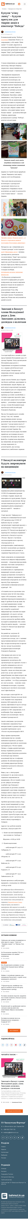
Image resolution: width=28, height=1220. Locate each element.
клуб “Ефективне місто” (9, 252)
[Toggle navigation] (24, 4)
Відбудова (4, 1155)
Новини (3, 1146)
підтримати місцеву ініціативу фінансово (12, 273)
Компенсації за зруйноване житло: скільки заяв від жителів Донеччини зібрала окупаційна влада (13, 1009)
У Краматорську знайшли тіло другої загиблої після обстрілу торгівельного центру (12, 987)
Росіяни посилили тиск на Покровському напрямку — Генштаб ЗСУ (10, 1020)
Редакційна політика (7, 1174)
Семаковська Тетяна (10, 31)
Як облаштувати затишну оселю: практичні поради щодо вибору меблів (12, 967)
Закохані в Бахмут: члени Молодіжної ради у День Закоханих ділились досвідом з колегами (12, 1084)
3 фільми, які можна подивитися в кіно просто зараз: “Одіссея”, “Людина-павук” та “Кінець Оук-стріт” (13, 943)
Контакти (3, 1171)
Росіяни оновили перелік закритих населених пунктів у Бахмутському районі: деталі (13, 997)
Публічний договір (6, 1179)
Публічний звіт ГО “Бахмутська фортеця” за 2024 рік (13, 1183)
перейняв (4, 40)
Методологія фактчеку (7, 1177)
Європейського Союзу (15, 902)
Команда (3, 1168)
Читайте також (8, 1055)
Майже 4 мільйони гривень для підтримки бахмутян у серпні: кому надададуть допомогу (13, 977)
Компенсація (4, 1152)
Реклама (3, 1158)
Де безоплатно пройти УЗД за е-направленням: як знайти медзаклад (12, 954)
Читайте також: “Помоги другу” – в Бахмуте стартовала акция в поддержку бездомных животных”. (13, 240)
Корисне (3, 1149)
